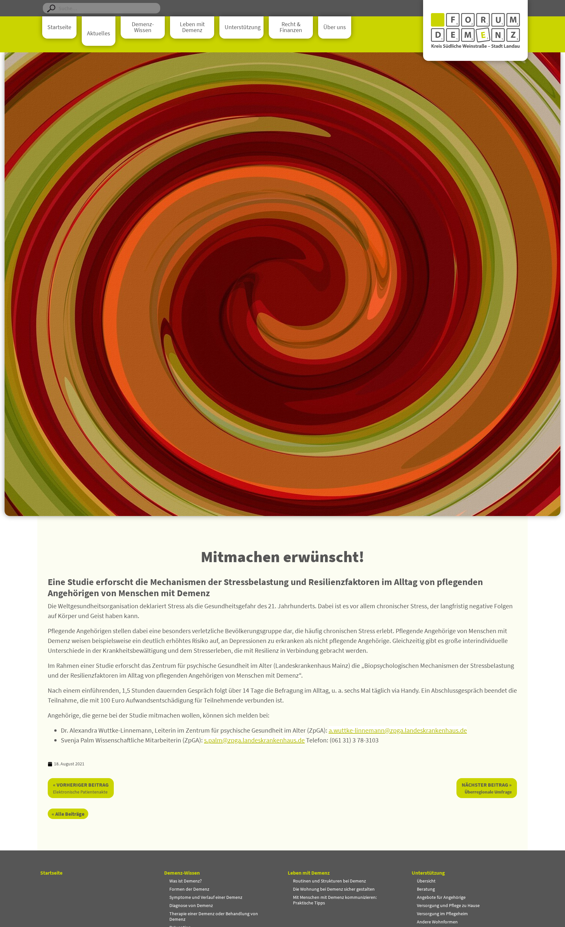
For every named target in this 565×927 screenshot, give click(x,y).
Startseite (59, 27)
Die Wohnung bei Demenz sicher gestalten (334, 889)
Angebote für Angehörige (441, 897)
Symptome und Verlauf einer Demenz (205, 897)
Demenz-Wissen (143, 27)
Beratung (426, 889)
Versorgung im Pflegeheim (442, 914)
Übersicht (426, 881)
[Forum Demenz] (475, 30)
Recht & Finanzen (291, 27)
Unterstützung (243, 27)
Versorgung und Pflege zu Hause (448, 905)
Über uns (334, 27)
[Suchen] (51, 8)
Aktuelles (98, 33)
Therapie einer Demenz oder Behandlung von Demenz (213, 916)
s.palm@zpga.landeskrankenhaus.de (254, 740)
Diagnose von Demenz (191, 905)
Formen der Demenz (189, 889)
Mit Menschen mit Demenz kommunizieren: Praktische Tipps (335, 900)
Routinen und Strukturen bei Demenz (329, 881)
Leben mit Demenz (192, 27)
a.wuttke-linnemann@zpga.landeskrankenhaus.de (398, 730)
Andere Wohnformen (437, 922)
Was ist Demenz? (185, 881)
